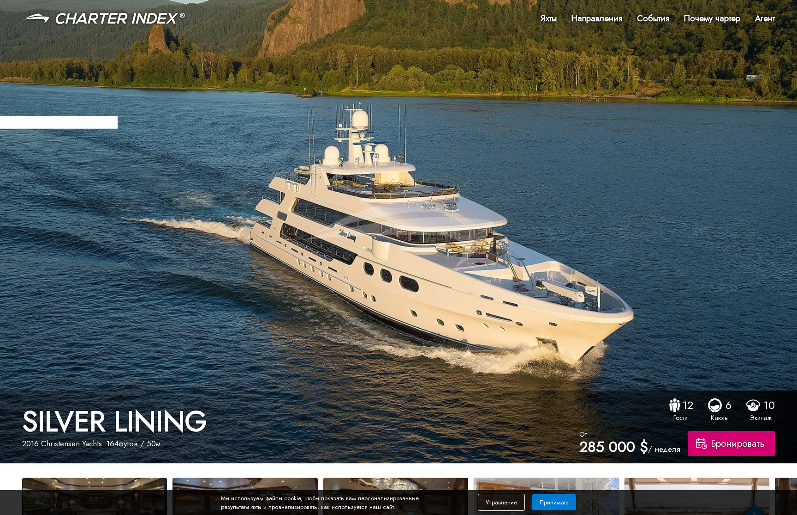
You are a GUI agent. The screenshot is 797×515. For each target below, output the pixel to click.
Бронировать (738, 443)
